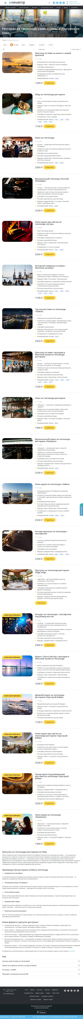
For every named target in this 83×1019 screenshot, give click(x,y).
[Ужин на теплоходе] (17, 147)
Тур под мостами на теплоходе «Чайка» (50, 310)
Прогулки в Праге (34, 996)
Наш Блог (47, 990)
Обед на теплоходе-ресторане (50, 94)
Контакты (39, 990)
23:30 (56, 468)
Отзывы (48, 993)
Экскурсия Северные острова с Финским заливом (50, 267)
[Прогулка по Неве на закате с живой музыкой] (17, 62)
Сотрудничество (28, 993)
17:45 (56, 380)
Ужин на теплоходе (44, 138)
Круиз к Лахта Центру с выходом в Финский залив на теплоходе (52, 657)
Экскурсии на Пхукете (47, 996)
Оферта (32, 990)
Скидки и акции (39, 993)
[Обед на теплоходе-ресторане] (17, 103)
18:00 (62, 380)
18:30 (56, 423)
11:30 (56, 119)
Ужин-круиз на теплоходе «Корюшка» (48, 816)
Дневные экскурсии (10, 7)
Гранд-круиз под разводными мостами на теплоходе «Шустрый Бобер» (52, 776)
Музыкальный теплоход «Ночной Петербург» (52, 180)
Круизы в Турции (48, 999)
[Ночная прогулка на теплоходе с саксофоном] (17, 540)
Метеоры (34, 7)
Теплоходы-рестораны (47, 7)
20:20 (62, 515)
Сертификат (74, 7)
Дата (5, 45)
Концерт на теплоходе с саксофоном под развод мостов (53, 615)
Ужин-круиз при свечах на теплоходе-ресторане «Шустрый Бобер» (51, 735)
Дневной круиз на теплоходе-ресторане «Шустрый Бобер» (50, 696)
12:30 (61, 119)
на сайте (71, 951)
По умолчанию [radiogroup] (75, 49)
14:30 (40, 121)
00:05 (56, 554)
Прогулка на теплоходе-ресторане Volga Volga (52, 571)
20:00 (61, 163)
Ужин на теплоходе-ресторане (50, 398)
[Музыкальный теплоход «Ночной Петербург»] (17, 188)
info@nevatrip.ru (73, 2)
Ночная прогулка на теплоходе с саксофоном (51, 532)
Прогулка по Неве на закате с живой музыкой (53, 54)
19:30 (56, 78)
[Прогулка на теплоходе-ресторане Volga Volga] (17, 579)
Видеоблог (55, 990)
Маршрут (31, 45)
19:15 (67, 380)
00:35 (67, 554)
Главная (4, 40)
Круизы (66, 7)
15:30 (45, 121)
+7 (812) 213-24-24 (74, 4)
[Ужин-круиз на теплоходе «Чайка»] (17, 493)
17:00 (56, 163)
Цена (23, 45)
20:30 (45, 382)
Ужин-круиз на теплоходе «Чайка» (52, 484)
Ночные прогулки (24, 7)
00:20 (61, 554)
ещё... (51, 121)
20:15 (40, 382)
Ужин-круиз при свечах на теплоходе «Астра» (48, 223)
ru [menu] (49, 3)
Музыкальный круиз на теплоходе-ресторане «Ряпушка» (52, 440)
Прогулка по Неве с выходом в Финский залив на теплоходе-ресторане (50, 354)
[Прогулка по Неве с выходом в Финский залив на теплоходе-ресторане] (17, 361)
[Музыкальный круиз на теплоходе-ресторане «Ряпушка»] (17, 448)
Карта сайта (55, 993)
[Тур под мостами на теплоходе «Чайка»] (17, 318)
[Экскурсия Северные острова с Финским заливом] (17, 275)
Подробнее (49, 83)
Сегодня (16, 45)
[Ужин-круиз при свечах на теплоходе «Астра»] (17, 231)
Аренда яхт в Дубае (35, 999)
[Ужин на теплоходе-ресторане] (17, 407)
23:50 (56, 206)
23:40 (56, 336)
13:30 (67, 119)
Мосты (51, 45)
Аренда (58, 7)
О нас (26, 990)
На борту (41, 45)
